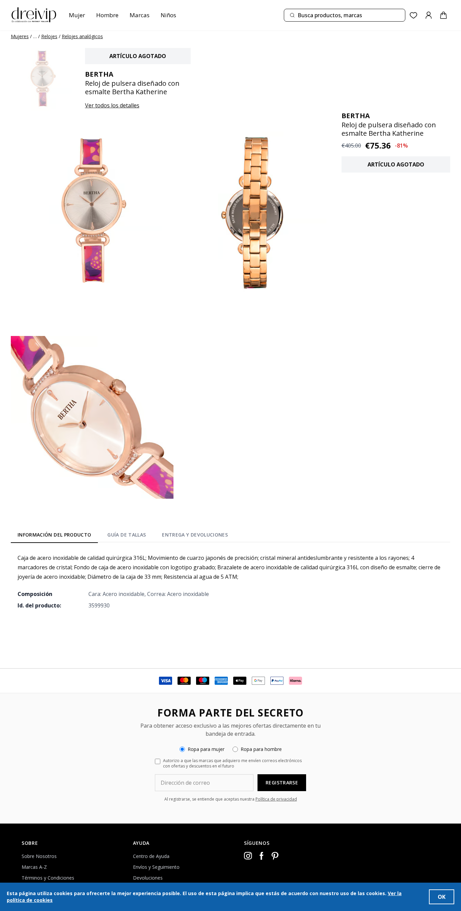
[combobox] (344, 15)
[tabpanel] (230, 581)
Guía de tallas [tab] (126, 534)
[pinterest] (275, 856)
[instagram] (248, 856)
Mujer (77, 15)
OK (441, 897)
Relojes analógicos (82, 36)
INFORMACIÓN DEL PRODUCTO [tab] (54, 534)
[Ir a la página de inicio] (34, 15)
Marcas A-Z (34, 867)
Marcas (140, 15)
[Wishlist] (414, 15)
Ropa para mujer (206, 749)
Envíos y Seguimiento (156, 867)
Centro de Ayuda (151, 856)
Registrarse (282, 782)
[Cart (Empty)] (443, 15)
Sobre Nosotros (39, 856)
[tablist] (123, 536)
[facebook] (261, 856)
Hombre (107, 15)
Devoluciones (148, 878)
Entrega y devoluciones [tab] (195, 534)
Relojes (49, 36)
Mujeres (20, 36)
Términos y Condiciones (48, 878)
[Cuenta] (428, 15)
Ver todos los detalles (112, 105)
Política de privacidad (276, 799)
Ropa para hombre (261, 749)
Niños (168, 15)
